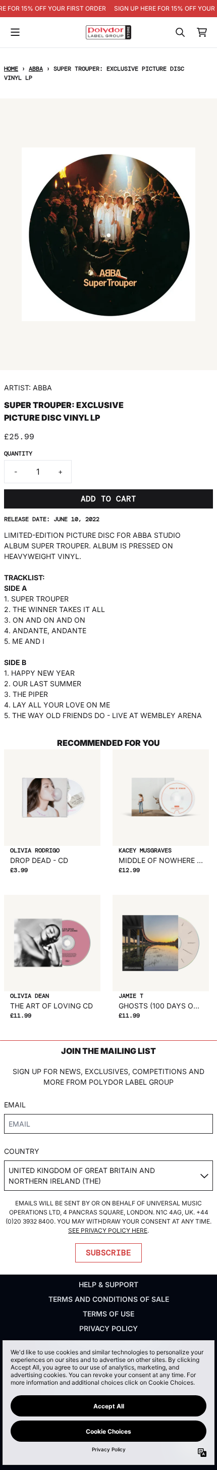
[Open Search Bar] (180, 32)
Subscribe (108, 1252)
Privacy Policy (108, 1328)
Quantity (18, 453)
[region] (108, 8)
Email (15, 1104)
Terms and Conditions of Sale (108, 1299)
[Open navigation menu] (15, 32)
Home (11, 69)
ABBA (36, 69)
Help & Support (108, 1284)
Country (21, 1151)
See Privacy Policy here (107, 1230)
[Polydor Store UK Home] (108, 32)
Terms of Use (108, 1313)
